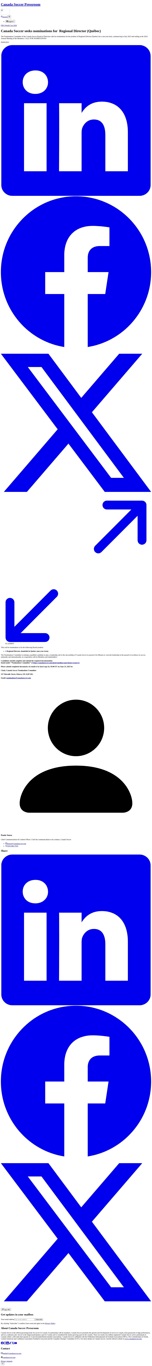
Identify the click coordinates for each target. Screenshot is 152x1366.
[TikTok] (10, 1344)
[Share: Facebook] (76, 346)
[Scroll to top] (2, 1363)
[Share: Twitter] (76, 498)
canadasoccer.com (9, 1357)
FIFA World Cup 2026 (9, 25)
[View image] (76, 642)
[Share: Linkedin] (76, 195)
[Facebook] (2, 1344)
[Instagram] (5, 1344)
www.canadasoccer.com (133, 1339)
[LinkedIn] (7, 1344)
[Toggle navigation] (9, 16)
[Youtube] (15, 1344)
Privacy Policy (50, 1323)
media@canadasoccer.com (12, 1353)
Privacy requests (6, 1361)
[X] (13, 1344)
